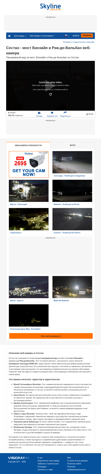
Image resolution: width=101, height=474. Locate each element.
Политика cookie (74, 463)
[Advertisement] (50, 24)
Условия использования (77, 460)
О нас (40, 457)
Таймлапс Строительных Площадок (48, 465)
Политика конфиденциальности (76, 468)
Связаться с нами (45, 469)
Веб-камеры (19, 35)
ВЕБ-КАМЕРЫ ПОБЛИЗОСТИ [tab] (28, 145)
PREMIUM (87, 35)
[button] (67, 36)
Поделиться (65, 116)
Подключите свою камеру (48, 460)
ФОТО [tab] (73, 145)
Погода (39, 116)
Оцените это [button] (52, 116)
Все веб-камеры (50, 336)
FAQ (69, 457)
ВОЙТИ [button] (76, 35)
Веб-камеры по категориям (41, 35)
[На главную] (9, 36)
